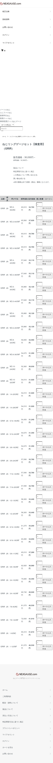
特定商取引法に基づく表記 (23, 171)
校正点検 (5, 11)
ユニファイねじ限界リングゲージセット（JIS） (23, 136)
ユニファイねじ (6, 112)
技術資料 (5, 19)
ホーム (4, 136)
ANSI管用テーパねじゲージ (10, 121)
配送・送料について (10, 702)
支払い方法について (10, 715)
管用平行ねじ (5, 115)
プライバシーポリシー (11, 728)
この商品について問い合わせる (25, 175)
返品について (18, 168)
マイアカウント (8, 42)
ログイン (5, 35)
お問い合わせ (7, 27)
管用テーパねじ (6, 118)
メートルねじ (5, 109)
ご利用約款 (6, 696)
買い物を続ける (19, 178)
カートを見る (7, 747)
